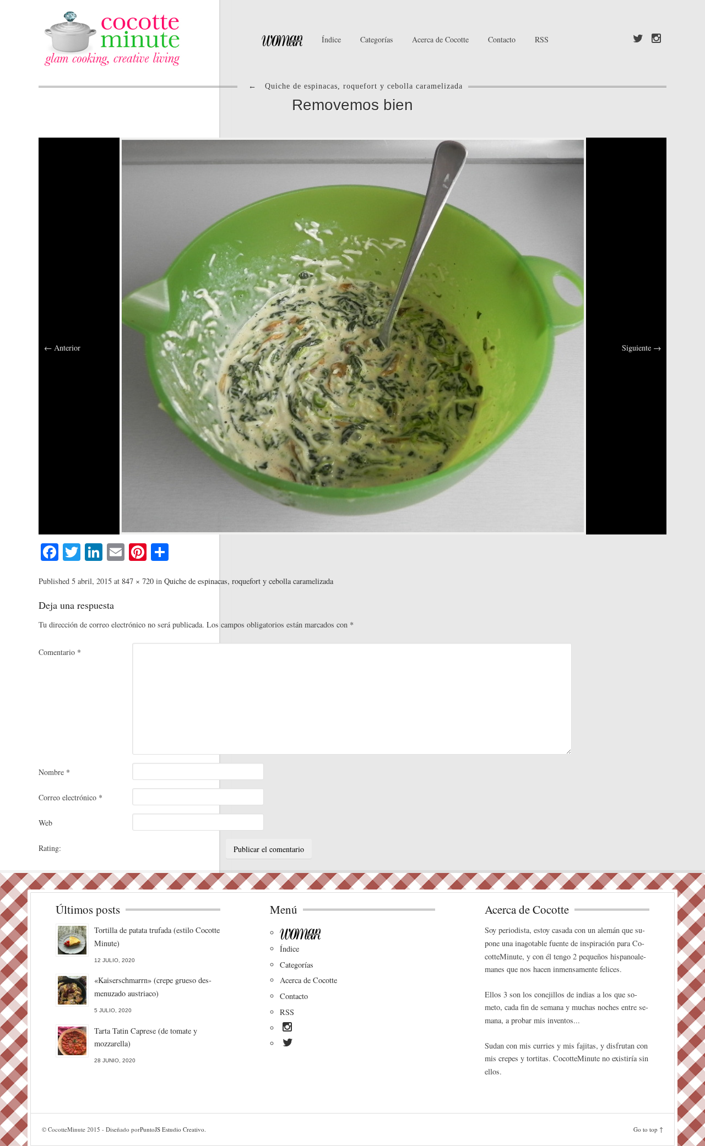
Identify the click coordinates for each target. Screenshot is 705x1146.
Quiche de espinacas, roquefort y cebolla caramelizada (248, 581)
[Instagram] (656, 39)
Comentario (60, 652)
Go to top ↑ (648, 1129)
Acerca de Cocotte (440, 39)
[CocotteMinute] (138, 38)
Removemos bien (352, 104)
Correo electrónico (70, 797)
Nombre (54, 772)
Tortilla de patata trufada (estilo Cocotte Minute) (157, 936)
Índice (331, 39)
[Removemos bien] (353, 334)
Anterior (62, 347)
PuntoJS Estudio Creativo (172, 1129)
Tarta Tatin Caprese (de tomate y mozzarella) (145, 1037)
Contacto (502, 39)
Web (45, 822)
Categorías (376, 39)
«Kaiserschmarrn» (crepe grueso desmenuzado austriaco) (153, 986)
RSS (542, 39)
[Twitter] (638, 39)
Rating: (50, 848)
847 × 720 (138, 581)
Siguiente (641, 347)
